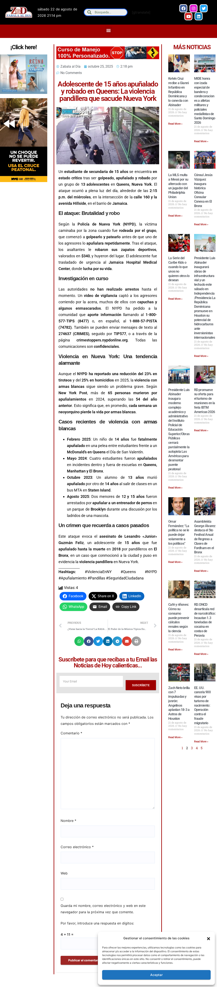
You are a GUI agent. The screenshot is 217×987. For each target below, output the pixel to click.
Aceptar (156, 975)
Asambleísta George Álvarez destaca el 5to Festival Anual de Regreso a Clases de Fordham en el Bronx (205, 536)
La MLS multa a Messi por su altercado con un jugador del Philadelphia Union (178, 186)
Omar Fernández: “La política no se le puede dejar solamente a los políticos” (178, 532)
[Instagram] (193, 8)
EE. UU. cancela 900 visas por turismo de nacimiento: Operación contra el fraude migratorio (202, 705)
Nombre (68, 821)
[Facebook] (183, 8)
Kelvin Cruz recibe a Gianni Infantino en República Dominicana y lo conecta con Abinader (178, 92)
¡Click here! (23, 47)
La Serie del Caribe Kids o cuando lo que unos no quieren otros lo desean (178, 269)
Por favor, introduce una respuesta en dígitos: (97, 923)
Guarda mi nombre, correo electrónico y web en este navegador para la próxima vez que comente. (103, 908)
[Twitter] (204, 8)
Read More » (175, 123)
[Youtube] (188, 16)
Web (64, 873)
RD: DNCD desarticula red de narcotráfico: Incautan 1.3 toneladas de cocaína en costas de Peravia (205, 620)
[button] (208, 938)
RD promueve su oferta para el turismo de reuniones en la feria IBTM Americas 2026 (204, 401)
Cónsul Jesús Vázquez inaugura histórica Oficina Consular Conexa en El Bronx (203, 190)
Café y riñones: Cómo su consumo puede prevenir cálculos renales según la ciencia (178, 618)
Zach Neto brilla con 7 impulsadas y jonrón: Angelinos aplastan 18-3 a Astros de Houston (179, 703)
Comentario (71, 733)
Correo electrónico (77, 847)
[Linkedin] (199, 16)
